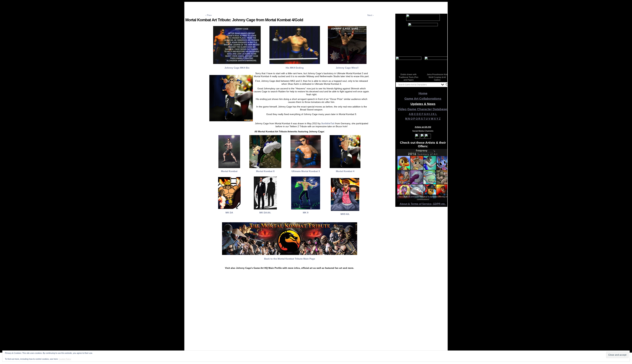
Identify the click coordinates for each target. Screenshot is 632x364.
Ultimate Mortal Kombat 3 (305, 171)
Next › (370, 15)
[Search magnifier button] (447, 84)
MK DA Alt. (265, 212)
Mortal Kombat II (265, 171)
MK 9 (305, 212)
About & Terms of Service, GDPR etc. (423, 204)
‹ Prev (208, 15)
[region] (423, 38)
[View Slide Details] (423, 38)
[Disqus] (289, 320)
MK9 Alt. (345, 214)
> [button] (445, 68)
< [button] (399, 68)
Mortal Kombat (229, 171)
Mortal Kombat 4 (345, 171)
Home (423, 93)
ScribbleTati (328, 123)
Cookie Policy (65, 359)
